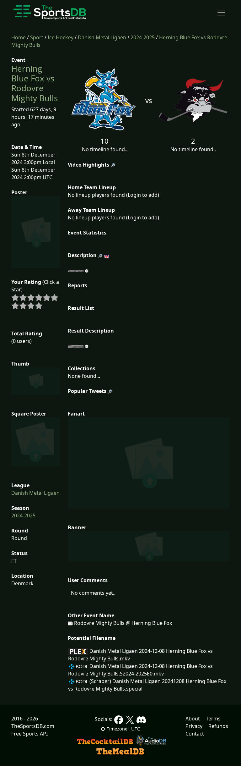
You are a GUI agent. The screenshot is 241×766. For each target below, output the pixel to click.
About (192, 718)
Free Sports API (29, 733)
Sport (36, 37)
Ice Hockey (60, 37)
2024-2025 (143, 37)
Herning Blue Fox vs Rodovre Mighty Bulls (34, 83)
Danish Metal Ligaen (102, 37)
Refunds (218, 726)
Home (18, 37)
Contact (194, 733)
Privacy (193, 726)
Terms (213, 718)
